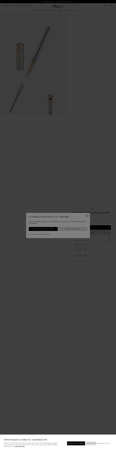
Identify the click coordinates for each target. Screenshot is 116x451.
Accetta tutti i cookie (76, 443)
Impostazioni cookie (103, 443)
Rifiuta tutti (91, 443)
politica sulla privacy (20, 446)
